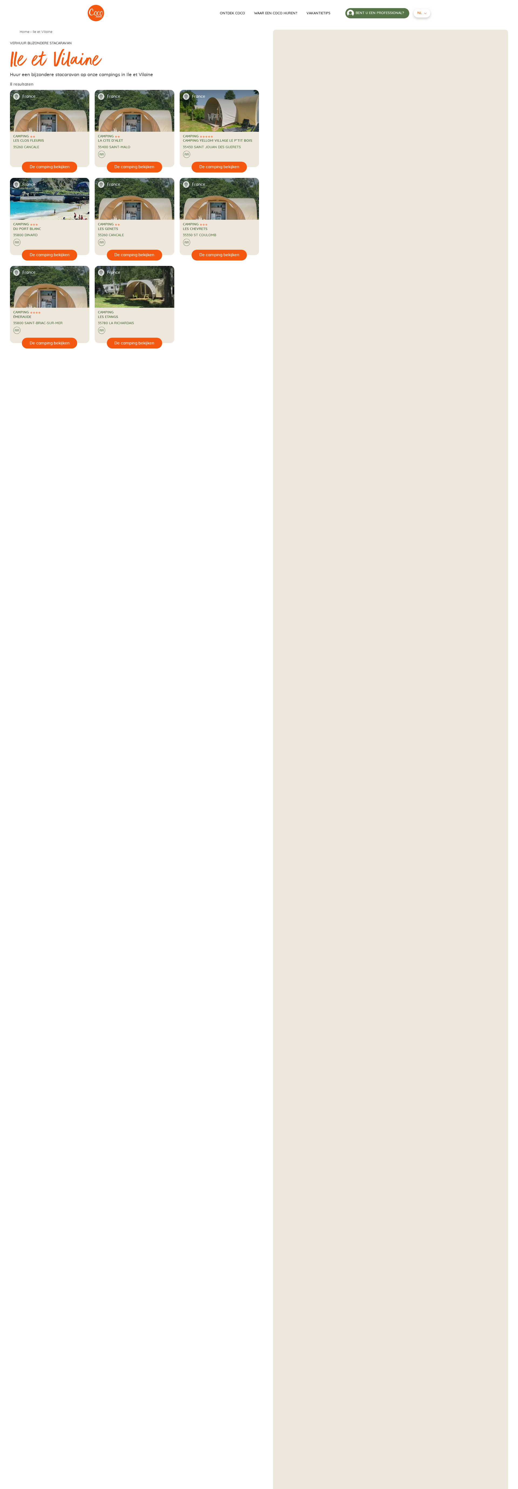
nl (419, 13)
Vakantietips (318, 13)
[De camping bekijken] (49, 167)
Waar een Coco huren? (275, 13)
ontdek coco (232, 13)
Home (24, 32)
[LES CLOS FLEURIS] (96, 13)
